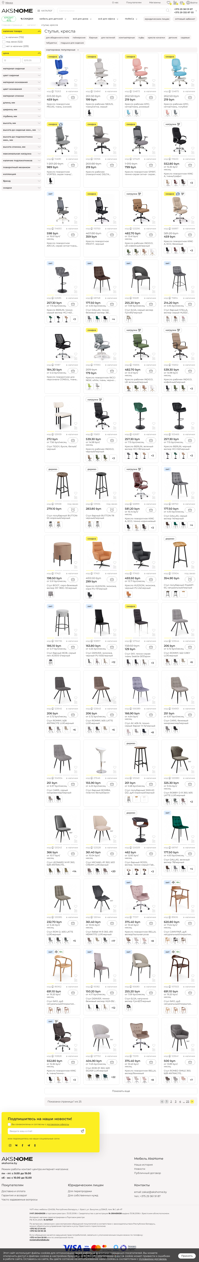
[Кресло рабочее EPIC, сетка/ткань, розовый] (140, 71)
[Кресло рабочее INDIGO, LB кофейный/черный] (140, 209)
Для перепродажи (80, 1191)
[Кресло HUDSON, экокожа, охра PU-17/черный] (101, 553)
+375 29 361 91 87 (150, 1196)
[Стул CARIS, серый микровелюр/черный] (62, 758)
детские (173, 37)
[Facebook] (22, 1145)
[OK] (35, 1145)
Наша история (143, 1164)
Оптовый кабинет (185, 19)
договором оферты (58, 1124)
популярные (68, 49)
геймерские (79, 37)
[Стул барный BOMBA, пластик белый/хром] (101, 758)
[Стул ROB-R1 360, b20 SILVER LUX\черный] (101, 1036)
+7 (191, 1079)
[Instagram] (10, 1145)
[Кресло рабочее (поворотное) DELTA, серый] (101, 139)
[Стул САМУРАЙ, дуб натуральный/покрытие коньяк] (179, 897)
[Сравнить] (75, 85)
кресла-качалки (156, 37)
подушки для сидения (72, 43)
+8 (152, 732)
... (184, 1101)
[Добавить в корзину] (73, 97)
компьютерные (127, 37)
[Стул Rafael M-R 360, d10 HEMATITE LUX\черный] (101, 897)
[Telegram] (28, 1145)
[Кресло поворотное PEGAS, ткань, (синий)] (62, 71)
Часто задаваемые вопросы (20, 1199)
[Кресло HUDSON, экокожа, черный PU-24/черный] (140, 553)
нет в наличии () (17, 46)
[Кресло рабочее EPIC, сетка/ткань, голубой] (179, 71)
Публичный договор (147, 1173)
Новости (139, 1168)
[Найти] (167, 10)
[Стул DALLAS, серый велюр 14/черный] (179, 484)
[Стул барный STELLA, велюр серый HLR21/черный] (179, 278)
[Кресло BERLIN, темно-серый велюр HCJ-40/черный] (62, 278)
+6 (191, 662)
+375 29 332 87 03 (184, 12)
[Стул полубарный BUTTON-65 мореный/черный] (62, 484)
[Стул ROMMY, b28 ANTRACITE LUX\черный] (62, 689)
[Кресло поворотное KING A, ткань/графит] (179, 139)
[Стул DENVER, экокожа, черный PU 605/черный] (101, 621)
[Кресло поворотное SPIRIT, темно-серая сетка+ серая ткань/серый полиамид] (140, 139)
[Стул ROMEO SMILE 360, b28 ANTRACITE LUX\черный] (179, 1036)
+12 (113, 662)
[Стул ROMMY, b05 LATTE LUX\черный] (101, 689)
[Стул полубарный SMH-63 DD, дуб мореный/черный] (140, 758)
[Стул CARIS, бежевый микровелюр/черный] (179, 689)
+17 (113, 940)
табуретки (51, 43)
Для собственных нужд (83, 1195)
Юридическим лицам (157, 19)
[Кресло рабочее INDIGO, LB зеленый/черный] (140, 345)
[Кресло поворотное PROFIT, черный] (101, 209)
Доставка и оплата (13, 1191)
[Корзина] (181, 2)
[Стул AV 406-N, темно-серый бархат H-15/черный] (140, 689)
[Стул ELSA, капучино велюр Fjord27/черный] (140, 967)
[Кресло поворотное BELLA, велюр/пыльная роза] (140, 897)
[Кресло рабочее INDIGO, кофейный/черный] (179, 345)
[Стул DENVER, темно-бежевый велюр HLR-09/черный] (101, 967)
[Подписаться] (82, 1131)
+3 (191, 182)
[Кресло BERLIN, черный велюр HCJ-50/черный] (179, 414)
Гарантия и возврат (14, 1195)
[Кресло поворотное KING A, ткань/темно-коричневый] (62, 1036)
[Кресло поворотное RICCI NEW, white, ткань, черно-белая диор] (101, 345)
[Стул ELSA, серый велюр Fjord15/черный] (140, 278)
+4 (113, 319)
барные (93, 37)
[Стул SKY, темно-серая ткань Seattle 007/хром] (140, 621)
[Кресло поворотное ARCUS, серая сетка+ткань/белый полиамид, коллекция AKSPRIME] (62, 209)
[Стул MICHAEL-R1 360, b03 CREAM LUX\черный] (101, 828)
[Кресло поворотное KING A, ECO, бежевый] (179, 209)
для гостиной (108, 37)
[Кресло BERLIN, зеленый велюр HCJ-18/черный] (140, 414)
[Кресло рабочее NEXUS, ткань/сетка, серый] (101, 71)
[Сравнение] (175, 2)
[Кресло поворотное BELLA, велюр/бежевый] (140, 1036)
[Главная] (17, 11)
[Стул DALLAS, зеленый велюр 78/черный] (179, 828)
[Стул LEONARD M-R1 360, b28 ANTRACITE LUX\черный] (62, 828)
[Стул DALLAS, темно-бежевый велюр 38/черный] (101, 278)
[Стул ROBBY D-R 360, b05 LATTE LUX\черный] (179, 758)
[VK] (16, 1145)
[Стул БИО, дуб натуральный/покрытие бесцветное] (62, 967)
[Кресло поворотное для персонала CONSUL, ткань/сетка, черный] (62, 345)
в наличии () (15, 37)
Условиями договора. (153, 1259)
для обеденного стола (57, 37)
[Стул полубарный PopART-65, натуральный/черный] (179, 553)
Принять (187, 1255)
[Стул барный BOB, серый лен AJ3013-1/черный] (62, 621)
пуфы (141, 37)
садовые (185, 37)
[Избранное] (168, 2)
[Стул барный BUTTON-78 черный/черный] (101, 484)
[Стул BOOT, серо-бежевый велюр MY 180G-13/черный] (62, 553)
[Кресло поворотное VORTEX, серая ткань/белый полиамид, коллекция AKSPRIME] (62, 139)
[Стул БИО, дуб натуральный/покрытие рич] (179, 967)
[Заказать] (73, 510)
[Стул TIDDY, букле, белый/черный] (62, 414)
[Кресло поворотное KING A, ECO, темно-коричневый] (140, 484)
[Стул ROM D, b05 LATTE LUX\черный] (62, 897)
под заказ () (14, 41)
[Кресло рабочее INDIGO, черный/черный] (101, 414)
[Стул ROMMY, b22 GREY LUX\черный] (179, 621)
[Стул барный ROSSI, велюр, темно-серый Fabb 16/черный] (140, 828)
